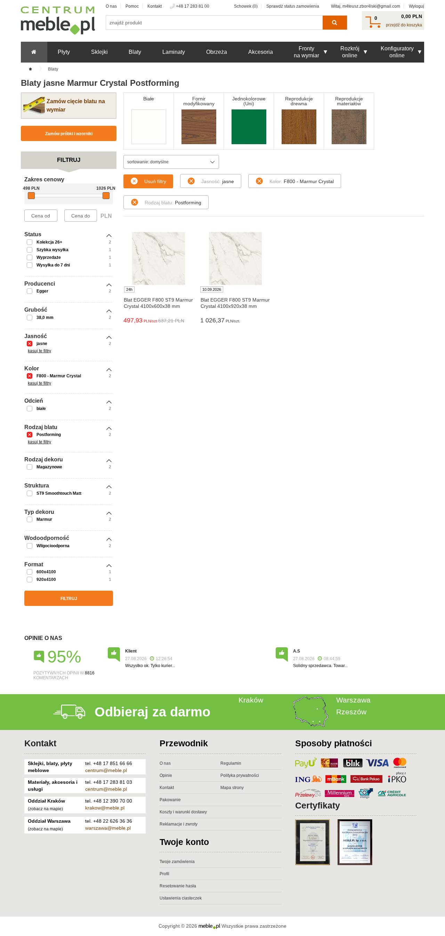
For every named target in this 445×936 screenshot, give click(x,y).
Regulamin (230, 763)
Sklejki (99, 52)
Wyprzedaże (49, 257)
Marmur (44, 519)
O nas (111, 6)
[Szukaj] (335, 23)
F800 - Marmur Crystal (59, 375)
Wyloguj (416, 6)
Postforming (49, 434)
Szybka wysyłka (52, 249)
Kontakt (154, 6)
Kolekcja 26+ (49, 242)
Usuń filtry (155, 181)
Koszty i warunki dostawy (183, 812)
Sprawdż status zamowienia (292, 6)
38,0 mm (45, 317)
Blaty (135, 52)
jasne (42, 343)
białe (41, 408)
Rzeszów (351, 712)
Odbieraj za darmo (152, 712)
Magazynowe (49, 467)
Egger (42, 291)
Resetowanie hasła (178, 886)
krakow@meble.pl (104, 808)
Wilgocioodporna (53, 545)
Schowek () (246, 6)
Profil (164, 873)
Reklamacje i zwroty (178, 824)
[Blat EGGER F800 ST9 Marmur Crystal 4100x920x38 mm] (235, 258)
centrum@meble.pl (106, 770)
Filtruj (68, 598)
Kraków (250, 700)
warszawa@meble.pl (108, 828)
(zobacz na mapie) (45, 808)
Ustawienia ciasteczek (181, 898)
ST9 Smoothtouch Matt (59, 493)
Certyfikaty (317, 805)
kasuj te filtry (39, 350)
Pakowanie (170, 799)
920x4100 (46, 579)
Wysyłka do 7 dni (53, 265)
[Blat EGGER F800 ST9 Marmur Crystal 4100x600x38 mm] (158, 258)
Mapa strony (232, 787)
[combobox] (171, 162)
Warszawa (353, 700)
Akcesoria (260, 52)
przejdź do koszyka (404, 25)
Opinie (166, 775)
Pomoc (132, 6)
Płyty (64, 52)
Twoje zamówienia (177, 861)
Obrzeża (216, 52)
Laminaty (173, 52)
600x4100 (46, 571)
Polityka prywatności (239, 775)
